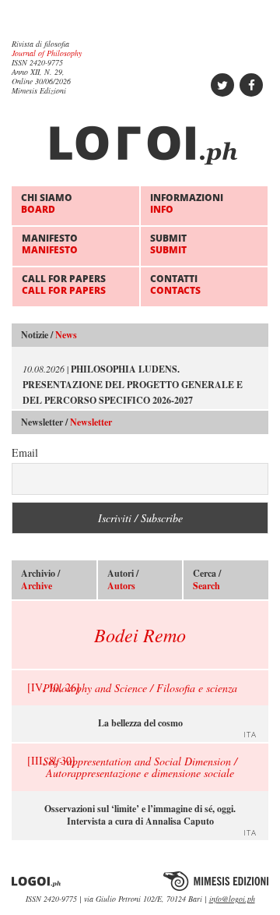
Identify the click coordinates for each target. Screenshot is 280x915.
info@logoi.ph (232, 898)
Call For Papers (64, 284)
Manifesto (50, 243)
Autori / (122, 580)
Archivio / (40, 580)
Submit (168, 243)
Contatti (175, 284)
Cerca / (207, 580)
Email (25, 452)
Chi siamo (46, 203)
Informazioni (186, 203)
